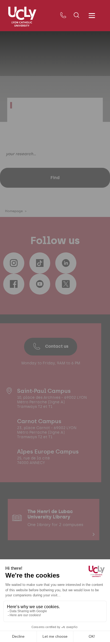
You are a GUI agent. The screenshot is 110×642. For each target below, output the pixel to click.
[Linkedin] (65, 262)
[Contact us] (63, 15)
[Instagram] (13, 262)
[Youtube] (39, 284)
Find (55, 177)
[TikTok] (39, 262)
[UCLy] (22, 17)
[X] (65, 284)
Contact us (56, 346)
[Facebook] (13, 284)
